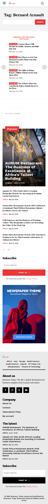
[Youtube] (26, 390)
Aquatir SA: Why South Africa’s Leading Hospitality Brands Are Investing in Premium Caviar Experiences (22, 193)
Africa (5, 199)
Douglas (8, 183)
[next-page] (44, 67)
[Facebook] (5, 390)
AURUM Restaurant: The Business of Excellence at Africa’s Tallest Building (24, 171)
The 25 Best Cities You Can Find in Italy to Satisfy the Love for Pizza (23, 85)
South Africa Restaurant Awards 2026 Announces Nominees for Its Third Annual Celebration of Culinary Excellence (24, 237)
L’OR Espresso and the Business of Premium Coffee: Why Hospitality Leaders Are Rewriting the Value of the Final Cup (23, 222)
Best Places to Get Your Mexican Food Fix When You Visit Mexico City (23, 59)
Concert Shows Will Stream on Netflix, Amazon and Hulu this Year (24, 46)
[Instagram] (12, 390)
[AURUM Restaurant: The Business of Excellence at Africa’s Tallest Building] (24, 157)
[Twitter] (19, 390)
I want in (22, 273)
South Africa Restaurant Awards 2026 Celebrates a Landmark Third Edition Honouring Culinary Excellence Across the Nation (24, 208)
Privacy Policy (31, 279)
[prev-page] (3, 67)
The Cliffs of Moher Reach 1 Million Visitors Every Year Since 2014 (23, 72)
